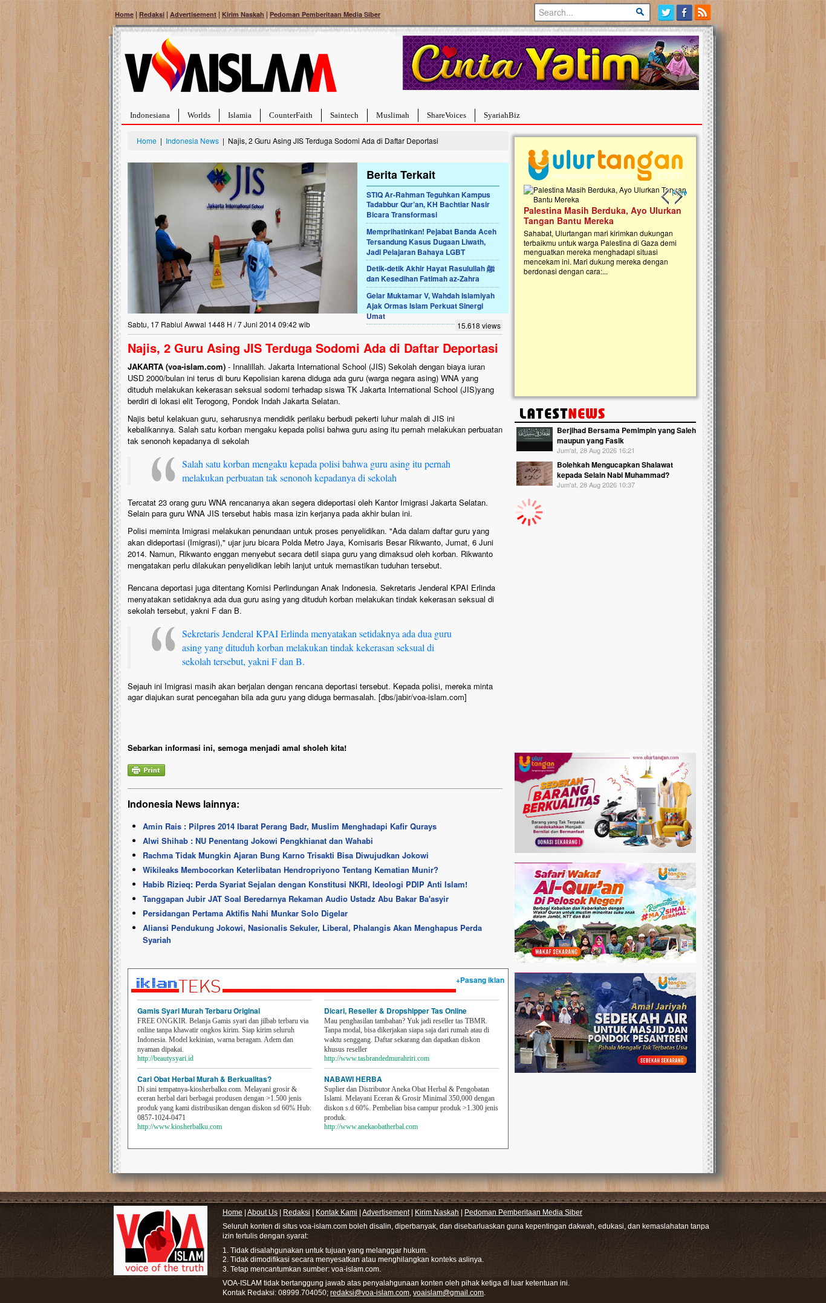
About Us (262, 1212)
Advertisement (193, 14)
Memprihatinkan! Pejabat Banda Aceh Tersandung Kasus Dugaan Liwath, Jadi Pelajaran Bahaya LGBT (431, 241)
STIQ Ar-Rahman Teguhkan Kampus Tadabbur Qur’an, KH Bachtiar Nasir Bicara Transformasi (428, 204)
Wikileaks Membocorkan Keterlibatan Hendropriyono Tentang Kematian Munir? (290, 869)
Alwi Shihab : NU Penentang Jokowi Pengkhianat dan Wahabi (258, 840)
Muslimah (392, 115)
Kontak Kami (336, 1212)
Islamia (240, 115)
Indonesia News (192, 140)
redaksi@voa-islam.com (369, 1293)
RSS (703, 12)
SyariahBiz (502, 115)
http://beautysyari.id (165, 1058)
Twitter (666, 12)
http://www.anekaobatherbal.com (371, 1126)
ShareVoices (446, 115)
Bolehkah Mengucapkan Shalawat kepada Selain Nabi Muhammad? (615, 469)
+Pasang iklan (480, 979)
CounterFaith (291, 115)
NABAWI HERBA (353, 1078)
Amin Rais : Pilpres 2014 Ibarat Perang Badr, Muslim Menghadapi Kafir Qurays (290, 826)
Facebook (684, 12)
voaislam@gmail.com (448, 1293)
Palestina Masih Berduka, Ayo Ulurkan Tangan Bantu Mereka (602, 215)
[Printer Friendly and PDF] (146, 769)
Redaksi (151, 14)
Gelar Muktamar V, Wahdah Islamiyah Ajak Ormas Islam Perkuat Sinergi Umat (430, 305)
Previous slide (666, 197)
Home (124, 14)
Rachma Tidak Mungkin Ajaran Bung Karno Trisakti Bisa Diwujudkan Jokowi (286, 855)
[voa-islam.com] (230, 70)
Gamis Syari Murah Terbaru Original (198, 1010)
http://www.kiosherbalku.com (179, 1126)
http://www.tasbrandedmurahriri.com (376, 1058)
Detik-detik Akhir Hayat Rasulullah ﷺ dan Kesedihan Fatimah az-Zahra (430, 273)
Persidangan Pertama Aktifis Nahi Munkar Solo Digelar (245, 913)
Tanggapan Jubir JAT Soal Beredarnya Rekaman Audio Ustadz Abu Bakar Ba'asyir (296, 898)
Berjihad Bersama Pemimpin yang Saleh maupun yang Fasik (626, 435)
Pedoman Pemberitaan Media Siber (325, 14)
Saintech (344, 115)
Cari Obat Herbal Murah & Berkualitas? (204, 1078)
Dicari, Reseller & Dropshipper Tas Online (395, 1010)
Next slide (678, 197)
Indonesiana (150, 115)
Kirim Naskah (243, 14)
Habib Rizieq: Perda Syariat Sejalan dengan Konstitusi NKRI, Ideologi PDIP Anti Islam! (305, 884)
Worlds (198, 115)
